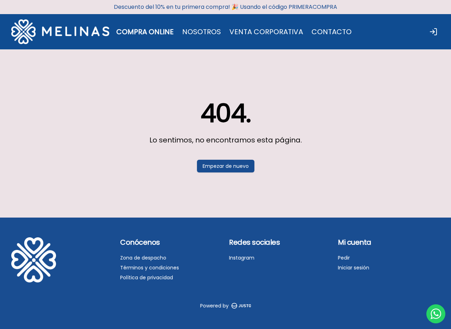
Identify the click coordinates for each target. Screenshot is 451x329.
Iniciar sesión (353, 267)
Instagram (241, 257)
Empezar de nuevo (226, 166)
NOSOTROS (201, 31)
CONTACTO (331, 31)
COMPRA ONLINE (145, 31)
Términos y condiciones (149, 267)
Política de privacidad (146, 277)
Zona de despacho (143, 257)
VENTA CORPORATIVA (266, 31)
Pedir (344, 257)
